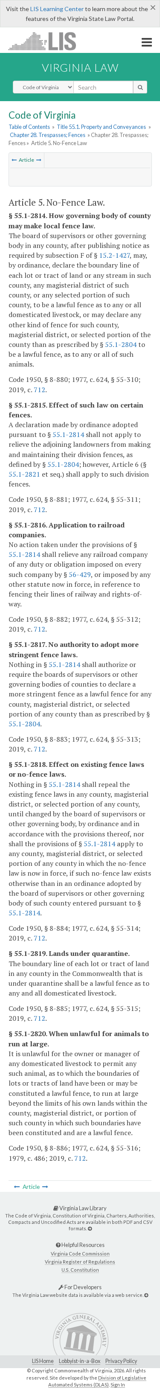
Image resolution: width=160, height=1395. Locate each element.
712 (39, 389)
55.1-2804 (121, 344)
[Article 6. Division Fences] (38, 160)
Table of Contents (29, 126)
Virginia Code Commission (80, 1253)
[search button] (140, 87)
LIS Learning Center (57, 8)
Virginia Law (80, 67)
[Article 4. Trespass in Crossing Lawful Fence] (14, 160)
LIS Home (43, 1361)
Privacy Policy (121, 1361)
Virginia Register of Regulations (80, 1261)
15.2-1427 (114, 255)
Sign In (118, 1384)
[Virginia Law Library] (90, 1228)
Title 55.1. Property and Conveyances (101, 126)
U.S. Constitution (80, 1270)
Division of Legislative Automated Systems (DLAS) (97, 1381)
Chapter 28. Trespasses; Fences (47, 134)
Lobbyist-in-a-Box (79, 1361)
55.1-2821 (24, 474)
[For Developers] (146, 1295)
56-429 (80, 574)
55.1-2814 (68, 434)
